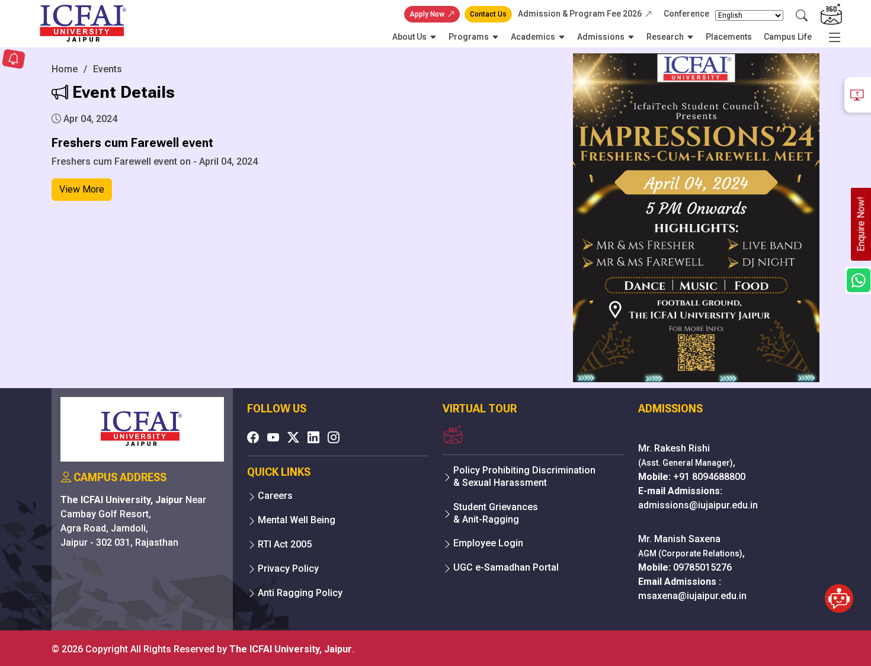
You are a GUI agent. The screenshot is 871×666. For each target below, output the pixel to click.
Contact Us (488, 14)
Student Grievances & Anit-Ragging (495, 513)
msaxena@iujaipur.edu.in (692, 595)
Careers (275, 495)
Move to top (431, 633)
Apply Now (426, 14)
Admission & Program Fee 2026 (580, 13)
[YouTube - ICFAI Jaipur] (273, 437)
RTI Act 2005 (285, 544)
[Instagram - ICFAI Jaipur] (334, 437)
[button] (13, 60)
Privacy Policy (288, 568)
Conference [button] (686, 13)
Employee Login (488, 543)
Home (65, 69)
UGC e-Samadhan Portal (506, 567)
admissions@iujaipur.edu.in (698, 505)
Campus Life (788, 36)
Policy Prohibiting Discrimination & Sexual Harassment (524, 476)
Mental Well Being (296, 520)
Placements (729, 36)
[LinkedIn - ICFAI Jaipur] (313, 437)
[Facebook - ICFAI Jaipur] (253, 437)
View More (81, 189)
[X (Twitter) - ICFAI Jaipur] (293, 437)
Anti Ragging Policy (300, 592)
